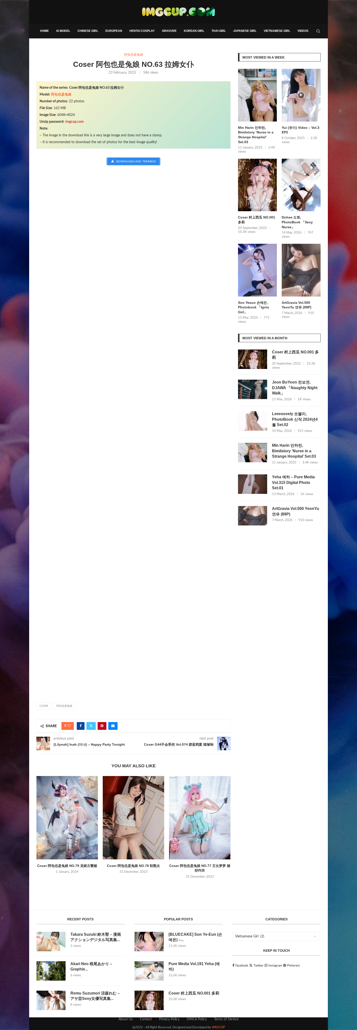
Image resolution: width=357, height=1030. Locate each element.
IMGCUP (218, 1027)
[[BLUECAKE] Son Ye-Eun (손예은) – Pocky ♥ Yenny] (149, 941)
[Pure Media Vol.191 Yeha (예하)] (149, 971)
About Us (126, 1019)
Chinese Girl (87, 31)
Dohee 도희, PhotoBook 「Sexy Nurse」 (297, 222)
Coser (44, 706)
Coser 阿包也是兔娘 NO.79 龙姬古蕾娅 (67, 866)
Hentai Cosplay (142, 31)
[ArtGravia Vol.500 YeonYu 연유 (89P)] (301, 270)
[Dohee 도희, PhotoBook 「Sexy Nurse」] (301, 185)
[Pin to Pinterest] (102, 726)
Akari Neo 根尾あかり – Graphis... (91, 966)
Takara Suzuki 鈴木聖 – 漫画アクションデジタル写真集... (95, 937)
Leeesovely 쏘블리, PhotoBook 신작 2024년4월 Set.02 (295, 419)
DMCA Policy (197, 1019)
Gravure (169, 31)
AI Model (63, 31)
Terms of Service (226, 1019)
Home (44, 31)
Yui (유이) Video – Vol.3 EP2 (300, 130)
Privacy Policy (169, 1019)
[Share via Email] (113, 726)
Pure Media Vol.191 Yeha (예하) (194, 966)
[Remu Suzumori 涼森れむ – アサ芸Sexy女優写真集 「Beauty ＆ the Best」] (51, 1000)
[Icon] (301, 95)
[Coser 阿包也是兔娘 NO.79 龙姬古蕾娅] (67, 817)
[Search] (318, 31)
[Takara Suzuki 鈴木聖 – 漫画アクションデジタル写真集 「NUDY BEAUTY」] (51, 941)
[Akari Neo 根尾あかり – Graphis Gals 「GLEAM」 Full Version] (51, 971)
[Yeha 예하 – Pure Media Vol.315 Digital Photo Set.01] (252, 484)
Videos (303, 31)
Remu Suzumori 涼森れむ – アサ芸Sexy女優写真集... (95, 996)
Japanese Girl (244, 31)
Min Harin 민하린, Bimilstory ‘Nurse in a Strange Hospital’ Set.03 (255, 135)
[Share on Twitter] (91, 726)
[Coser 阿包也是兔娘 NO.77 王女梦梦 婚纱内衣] (199, 817)
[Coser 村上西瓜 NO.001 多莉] (257, 185)
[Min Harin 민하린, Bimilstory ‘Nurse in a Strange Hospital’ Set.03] (257, 95)
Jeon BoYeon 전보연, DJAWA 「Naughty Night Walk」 (294, 387)
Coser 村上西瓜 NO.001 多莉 (256, 219)
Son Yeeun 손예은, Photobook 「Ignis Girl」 (253, 307)
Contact (146, 1019)
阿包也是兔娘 (61, 94)
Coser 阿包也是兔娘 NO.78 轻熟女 (133, 866)
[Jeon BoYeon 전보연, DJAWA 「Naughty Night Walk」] (252, 389)
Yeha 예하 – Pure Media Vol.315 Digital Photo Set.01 (293, 482)
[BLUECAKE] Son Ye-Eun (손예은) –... (195, 937)
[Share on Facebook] (81, 726)
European (113, 31)
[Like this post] (69, 726)
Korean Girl (194, 31)
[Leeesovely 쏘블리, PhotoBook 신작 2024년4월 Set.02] (252, 421)
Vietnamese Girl (277, 31)
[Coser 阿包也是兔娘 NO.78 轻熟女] (133, 817)
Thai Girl (219, 31)
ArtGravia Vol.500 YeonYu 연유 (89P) (296, 305)
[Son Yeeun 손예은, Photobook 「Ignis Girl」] (257, 270)
